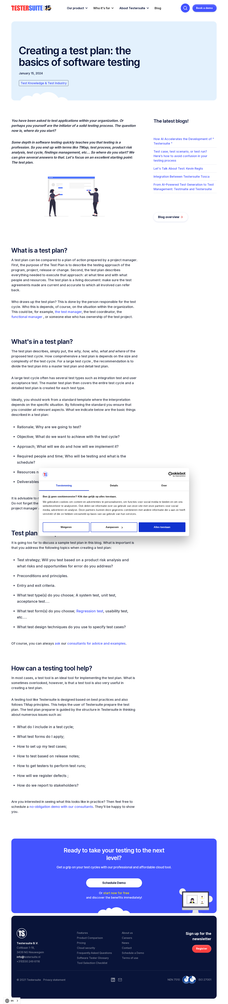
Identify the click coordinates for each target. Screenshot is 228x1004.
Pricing (81, 943)
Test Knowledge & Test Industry (44, 83)
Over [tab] (164, 485)
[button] (77, 8)
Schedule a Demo (133, 953)
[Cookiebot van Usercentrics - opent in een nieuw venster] (170, 474)
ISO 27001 (204, 979)
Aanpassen (112, 527)
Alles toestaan (162, 527)
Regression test (89, 611)
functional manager (26, 317)
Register (201, 948)
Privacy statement (54, 979)
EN (12, 1000)
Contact (127, 948)
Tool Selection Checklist (92, 963)
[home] (31, 8)
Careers (127, 938)
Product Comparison (90, 938)
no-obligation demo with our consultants (61, 807)
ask (57, 643)
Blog (158, 8)
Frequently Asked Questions (94, 953)
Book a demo (204, 8)
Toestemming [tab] (64, 485)
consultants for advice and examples (96, 643)
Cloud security (86, 948)
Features (82, 932)
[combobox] (11, 1000)
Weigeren (66, 527)
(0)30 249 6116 (30, 961)
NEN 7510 (174, 979)
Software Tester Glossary (93, 958)
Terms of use (130, 958)
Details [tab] (114, 485)
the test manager (68, 312)
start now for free (116, 893)
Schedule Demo (114, 883)
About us (127, 932)
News (125, 943)
